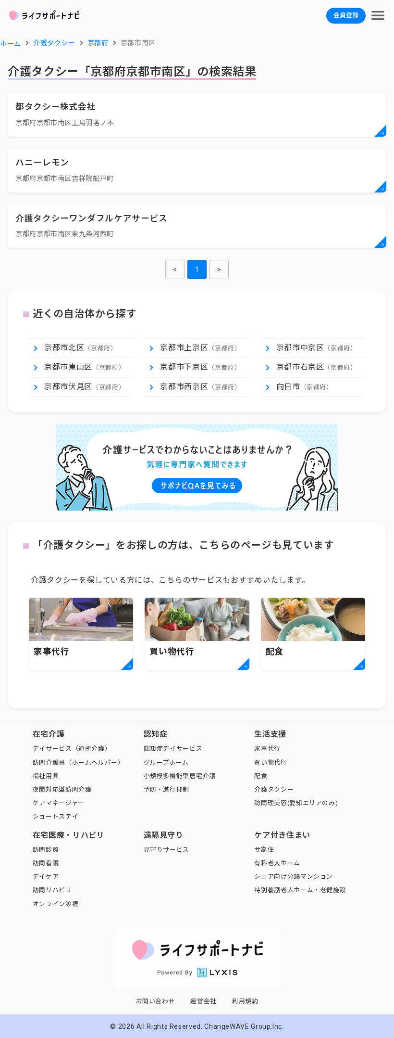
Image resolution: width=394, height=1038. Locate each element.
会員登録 (345, 15)
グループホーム (166, 762)
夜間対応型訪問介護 (62, 789)
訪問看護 (46, 863)
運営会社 (203, 1001)
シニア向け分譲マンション (293, 876)
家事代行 (267, 748)
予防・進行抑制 (166, 789)
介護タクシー (274, 789)
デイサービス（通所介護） (72, 748)
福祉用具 (46, 776)
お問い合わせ (155, 1001)
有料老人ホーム (277, 863)
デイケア (46, 876)
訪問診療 (46, 849)
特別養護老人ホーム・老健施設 (300, 890)
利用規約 (245, 1001)
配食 (260, 776)
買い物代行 (270, 762)
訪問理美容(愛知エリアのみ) (296, 803)
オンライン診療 (55, 904)
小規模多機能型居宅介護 (180, 776)
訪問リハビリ (52, 890)
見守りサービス (166, 849)
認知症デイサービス (173, 748)
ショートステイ (55, 816)
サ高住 (264, 849)
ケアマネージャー (59, 803)
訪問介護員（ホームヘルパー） (78, 762)
